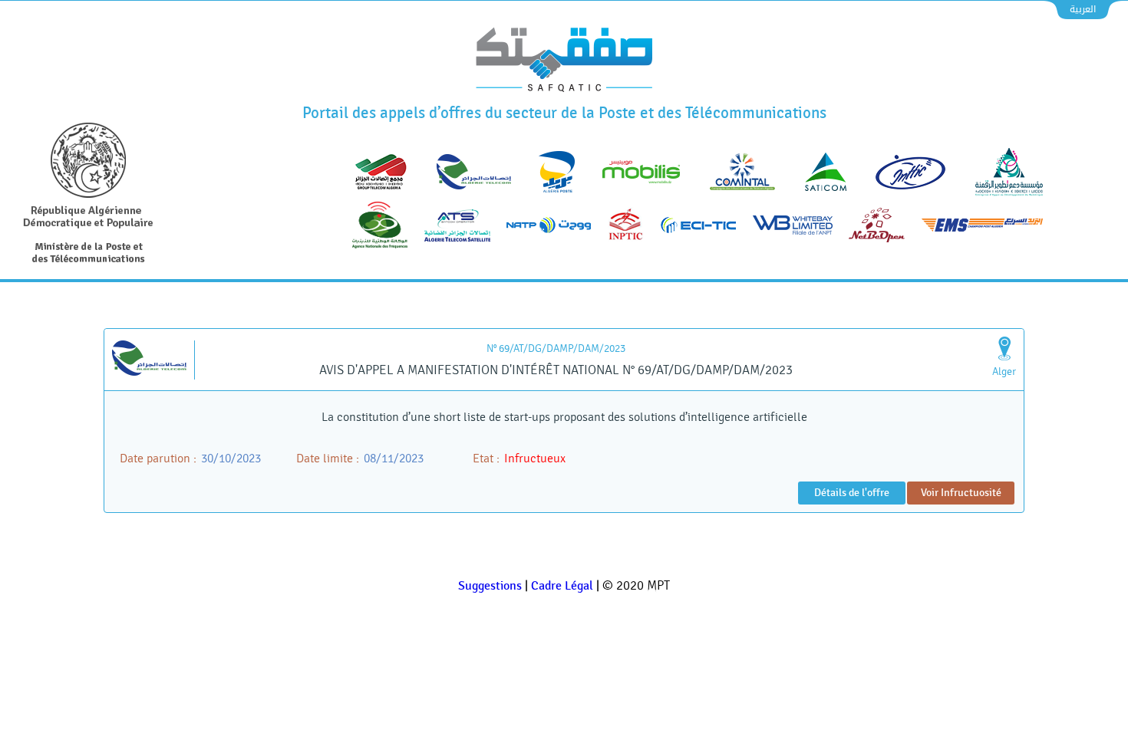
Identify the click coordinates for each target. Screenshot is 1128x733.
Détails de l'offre (851, 492)
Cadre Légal (562, 586)
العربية (1083, 9)
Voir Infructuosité (961, 492)
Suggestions (490, 586)
